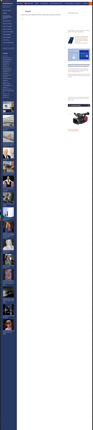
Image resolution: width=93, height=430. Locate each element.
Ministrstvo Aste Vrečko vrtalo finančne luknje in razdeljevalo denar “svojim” (8, 128)
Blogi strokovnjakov (6, 59)
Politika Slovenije (6, 83)
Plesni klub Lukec (6, 78)
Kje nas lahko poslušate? (56, 3)
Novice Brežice (44, 3)
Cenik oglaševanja (7, 34)
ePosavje (4, 64)
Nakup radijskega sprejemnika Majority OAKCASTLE (7, 17)
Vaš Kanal (5, 93)
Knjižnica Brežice (6, 68)
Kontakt (85, 3)
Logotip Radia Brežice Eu (8, 42)
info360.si (5, 66)
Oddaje (37, 3)
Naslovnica (20, 3)
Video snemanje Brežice (73, 129)
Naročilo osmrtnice (7, 23)
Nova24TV (5, 73)
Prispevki (4, 87)
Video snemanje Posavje (73, 130)
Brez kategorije (6, 61)
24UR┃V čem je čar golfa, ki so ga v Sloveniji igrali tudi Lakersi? (9, 332)
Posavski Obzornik (6, 85)
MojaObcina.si (6, 71)
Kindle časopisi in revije (8, 31)
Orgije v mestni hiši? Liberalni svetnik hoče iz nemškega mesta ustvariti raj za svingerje (8, 144)
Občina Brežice (6, 75)
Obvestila (5, 76)
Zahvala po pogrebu (7, 26)
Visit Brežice (5, 97)
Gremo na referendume (7, 112)
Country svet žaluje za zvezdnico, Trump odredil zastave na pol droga (8, 189)
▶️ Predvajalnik (29, 3)
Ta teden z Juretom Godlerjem (8, 90)
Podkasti (5, 13)
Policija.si (4, 82)
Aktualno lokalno (7, 10)
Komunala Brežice (7, 37)
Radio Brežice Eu (8, 3)
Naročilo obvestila (7, 29)
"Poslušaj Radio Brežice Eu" (78, 31)
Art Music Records (6, 57)
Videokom (5, 95)
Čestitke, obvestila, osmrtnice (73, 3)
